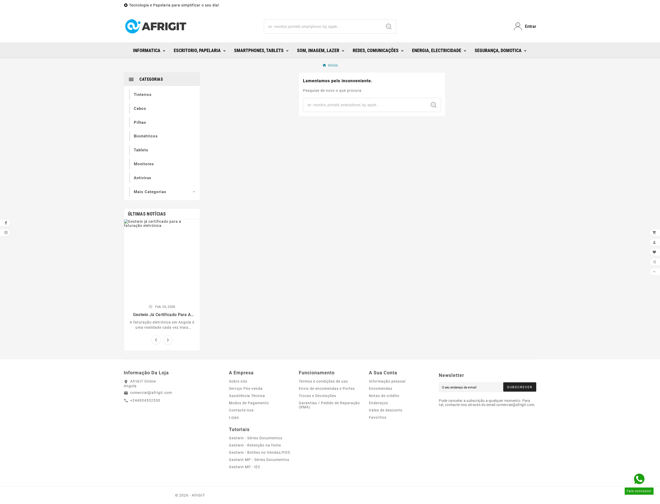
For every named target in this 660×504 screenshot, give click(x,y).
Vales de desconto (385, 410)
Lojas (234, 417)
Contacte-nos (241, 410)
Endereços (378, 403)
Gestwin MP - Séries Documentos (259, 460)
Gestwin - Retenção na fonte (255, 445)
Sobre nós (238, 381)
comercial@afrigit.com (151, 393)
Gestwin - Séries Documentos (255, 438)
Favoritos (377, 417)
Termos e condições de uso (323, 381)
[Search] (389, 26)
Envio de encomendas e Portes (327, 388)
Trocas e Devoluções (317, 396)
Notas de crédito (384, 396)
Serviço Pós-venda (246, 388)
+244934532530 (145, 400)
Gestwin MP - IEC (244, 467)
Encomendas (380, 388)
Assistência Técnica (247, 396)
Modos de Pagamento (249, 403)
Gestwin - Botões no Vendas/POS (259, 452)
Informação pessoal (387, 381)
